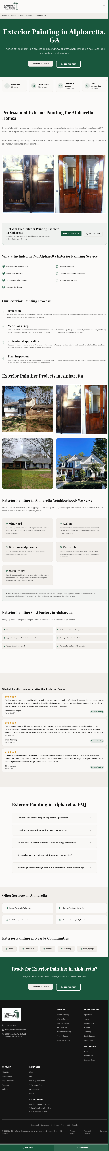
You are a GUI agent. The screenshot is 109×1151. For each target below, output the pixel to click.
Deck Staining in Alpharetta (19, 920)
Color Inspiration (35, 1085)
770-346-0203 (70, 64)
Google (75, 1125)
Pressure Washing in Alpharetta (74, 920)
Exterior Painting (26, 15)
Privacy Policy (73, 1132)
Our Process (7, 1076)
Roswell (49, 949)
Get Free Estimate (41, 63)
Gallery (5, 1089)
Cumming (67, 949)
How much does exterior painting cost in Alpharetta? (43, 817)
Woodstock (88, 1040)
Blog (31, 1072)
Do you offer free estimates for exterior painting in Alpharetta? (47, 842)
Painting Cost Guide (37, 1080)
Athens (86, 1051)
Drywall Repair (62, 1036)
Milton (11, 949)
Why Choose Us (8, 1080)
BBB (68, 1125)
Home (4, 15)
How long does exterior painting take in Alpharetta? (42, 830)
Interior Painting (63, 1014)
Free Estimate (69, 233)
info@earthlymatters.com (15, 1029)
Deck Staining (62, 1027)
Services (13, 15)
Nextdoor (55, 1125)
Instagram (45, 1125)
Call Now (29, 1147)
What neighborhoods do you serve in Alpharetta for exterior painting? (51, 867)
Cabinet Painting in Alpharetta (73, 908)
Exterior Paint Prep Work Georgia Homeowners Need (40, 1104)
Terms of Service (87, 1132)
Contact (32, 1093)
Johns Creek (29, 949)
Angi (62, 1125)
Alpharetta (88, 1014)
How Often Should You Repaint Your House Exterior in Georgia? (40, 1111)
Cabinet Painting (63, 1023)
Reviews (5, 1085)
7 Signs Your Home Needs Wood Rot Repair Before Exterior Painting (39, 1108)
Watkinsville (88, 1055)
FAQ (31, 1076)
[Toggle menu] (104, 6)
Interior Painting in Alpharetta (20, 908)
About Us (5, 1072)
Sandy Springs (88, 949)
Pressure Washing (64, 1031)
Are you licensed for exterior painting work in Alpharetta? (45, 855)
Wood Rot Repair (63, 1040)
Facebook (35, 1125)
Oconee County (90, 1060)
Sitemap (103, 1131)
